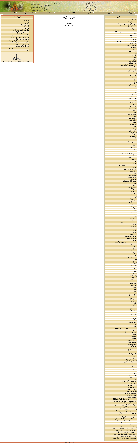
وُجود (135, 271)
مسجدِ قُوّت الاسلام (131, 257)
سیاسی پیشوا (132, 387)
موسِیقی (134, 316)
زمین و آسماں (132, 43)
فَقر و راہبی (133, 124)
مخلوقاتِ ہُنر (132, 279)
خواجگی (134, 352)
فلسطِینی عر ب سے (130, 393)
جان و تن (134, 134)
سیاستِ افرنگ (132, 350)
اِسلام (135, 73)
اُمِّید (135, 263)
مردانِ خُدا (133, 106)
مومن (135, 112)
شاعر (135, 305)
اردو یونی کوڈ (25, 25)
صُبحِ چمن (134, 285)
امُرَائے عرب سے (132, 157)
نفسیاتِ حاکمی (132, 397)
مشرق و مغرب (132, 395)
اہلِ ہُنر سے (133, 267)
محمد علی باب (132, 114)
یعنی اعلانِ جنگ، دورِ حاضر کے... (127, 22)
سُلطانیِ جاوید (132, 363)
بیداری (135, 185)
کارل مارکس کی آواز (130, 332)
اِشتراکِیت (134, 330)
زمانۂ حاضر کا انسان (130, 169)
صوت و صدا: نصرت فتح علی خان (19, 48)
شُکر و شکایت (132, 51)
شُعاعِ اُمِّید (133, 261)
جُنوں (135, 248)
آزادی (135, 151)
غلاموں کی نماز (132, 391)
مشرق (134, 348)
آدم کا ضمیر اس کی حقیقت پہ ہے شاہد (124, 428)
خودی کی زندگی (131, 191)
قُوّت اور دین (133, 69)
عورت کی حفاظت (131, 236)
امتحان (134, 208)
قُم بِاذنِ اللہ (133, 163)
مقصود (134, 167)
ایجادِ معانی (133, 314)
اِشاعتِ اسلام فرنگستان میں (128, 153)
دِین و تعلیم (133, 218)
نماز (135, 90)
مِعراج (135, 39)
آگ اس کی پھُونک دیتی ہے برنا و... (126, 432)
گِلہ (135, 371)
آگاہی (135, 173)
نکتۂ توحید (133, 130)
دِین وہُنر (134, 244)
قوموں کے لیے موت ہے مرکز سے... (126, 430)
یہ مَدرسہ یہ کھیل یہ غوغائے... (127, 409)
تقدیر (135, 57)
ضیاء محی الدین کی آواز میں (20, 30)
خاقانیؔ (134, 287)
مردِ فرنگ (134, 224)
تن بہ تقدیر (133, 37)
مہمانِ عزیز (133, 202)
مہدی (135, 145)
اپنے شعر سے (133, 250)
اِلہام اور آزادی (132, 132)
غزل (135, 86)
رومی (135, 289)
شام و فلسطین (132, 385)
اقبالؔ (134, 281)
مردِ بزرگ (134, 310)
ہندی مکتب (133, 195)
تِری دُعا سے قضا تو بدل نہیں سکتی (126, 405)
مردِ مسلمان (133, 147)
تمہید (135, 29)
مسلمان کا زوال (132, 45)
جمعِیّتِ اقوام (133, 383)
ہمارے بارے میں (30, 12)
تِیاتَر (135, 259)
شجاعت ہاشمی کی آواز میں (20, 32)
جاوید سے (134, 220)
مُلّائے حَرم (133, 55)
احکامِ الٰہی (133, 159)
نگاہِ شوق (133, 265)
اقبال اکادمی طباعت (23, 26)
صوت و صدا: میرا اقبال (22, 44)
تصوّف (135, 83)
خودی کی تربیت (132, 187)
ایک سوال (134, 226)
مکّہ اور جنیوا (132, 141)
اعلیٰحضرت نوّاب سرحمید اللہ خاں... (125, 25)
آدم (136, 140)
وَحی (135, 92)
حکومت (134, 193)
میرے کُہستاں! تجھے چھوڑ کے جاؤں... (125, 401)
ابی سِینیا (134, 358)
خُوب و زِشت (133, 198)
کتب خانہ (51, 12)
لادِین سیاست (132, 375)
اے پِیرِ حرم (133, 143)
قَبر (136, 100)
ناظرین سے (133, 27)
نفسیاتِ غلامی (132, 342)
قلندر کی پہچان (132, 102)
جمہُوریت (133, 365)
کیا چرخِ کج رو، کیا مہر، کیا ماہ (127, 407)
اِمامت (135, 122)
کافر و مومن (133, 108)
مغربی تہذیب (132, 177)
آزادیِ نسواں (133, 234)
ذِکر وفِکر (134, 53)
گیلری (71, 12)
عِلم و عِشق (133, 47)
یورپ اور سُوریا (132, 367)
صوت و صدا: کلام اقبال (22, 39)
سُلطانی (134, 77)
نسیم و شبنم (133, 275)
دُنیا (136, 88)
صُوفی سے (133, 79)
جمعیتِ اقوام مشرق (130, 361)
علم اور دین (133, 61)
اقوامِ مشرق (133, 171)
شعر (135, 320)
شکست (134, 94)
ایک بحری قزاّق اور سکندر (129, 381)
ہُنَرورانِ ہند (132, 308)
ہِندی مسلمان (132, 63)
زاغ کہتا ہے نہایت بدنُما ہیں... (125, 414)
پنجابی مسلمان (132, 149)
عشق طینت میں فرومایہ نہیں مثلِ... (125, 416)
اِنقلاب (135, 334)
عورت (135, 232)
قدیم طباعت (25, 28)
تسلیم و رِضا (133, 128)
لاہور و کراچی (132, 136)
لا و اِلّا (135, 155)
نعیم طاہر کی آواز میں (22, 46)
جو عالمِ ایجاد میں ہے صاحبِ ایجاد (126, 411)
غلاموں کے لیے (132, 354)
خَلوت (135, 230)
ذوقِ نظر (134, 318)
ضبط (135, 324)
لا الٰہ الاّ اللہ (133, 35)
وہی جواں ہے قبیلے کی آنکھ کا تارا (126, 418)
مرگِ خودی (133, 200)
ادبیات (135, 254)
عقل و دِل (133, 96)
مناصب (134, 338)
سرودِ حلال (133, 299)
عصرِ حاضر (133, 204)
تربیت (135, 197)
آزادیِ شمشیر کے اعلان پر (129, 65)
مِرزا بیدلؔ (133, 293)
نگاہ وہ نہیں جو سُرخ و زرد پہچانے (126, 436)
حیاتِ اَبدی (133, 75)
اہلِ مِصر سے (132, 356)
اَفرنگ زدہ (133, 81)
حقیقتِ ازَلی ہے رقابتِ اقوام (128, 403)
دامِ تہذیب (133, 377)
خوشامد (134, 336)
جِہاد (135, 67)
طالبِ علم (133, 206)
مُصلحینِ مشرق (132, 175)
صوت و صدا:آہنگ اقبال (22, 33)
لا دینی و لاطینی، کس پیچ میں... (127, 422)
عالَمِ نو (134, 312)
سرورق (131, 12)
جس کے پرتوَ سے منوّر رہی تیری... (126, 420)
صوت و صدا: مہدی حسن (21, 42)
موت (135, 161)
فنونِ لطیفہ (133, 283)
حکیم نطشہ (133, 212)
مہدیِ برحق (133, 110)
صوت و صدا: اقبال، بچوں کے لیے (19, 37)
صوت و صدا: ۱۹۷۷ (23, 49)
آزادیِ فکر (133, 189)
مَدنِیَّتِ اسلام (133, 120)
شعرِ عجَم (133, 307)
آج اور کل (134, 346)
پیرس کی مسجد (131, 252)
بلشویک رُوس (132, 344)
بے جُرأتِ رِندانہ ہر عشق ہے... (126, 426)
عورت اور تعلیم (132, 238)
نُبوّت (135, 138)
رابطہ (13, 12)
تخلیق (135, 246)
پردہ (135, 228)
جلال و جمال (133, 295)
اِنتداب (135, 373)
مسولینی (134, 369)
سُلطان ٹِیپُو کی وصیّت (130, 181)
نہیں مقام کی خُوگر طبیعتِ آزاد (127, 24)
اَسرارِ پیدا (134, 179)
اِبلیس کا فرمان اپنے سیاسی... (127, 360)
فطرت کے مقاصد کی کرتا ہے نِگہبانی (125, 438)
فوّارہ (135, 303)
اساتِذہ (134, 214)
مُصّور (135, 297)
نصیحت (134, 379)
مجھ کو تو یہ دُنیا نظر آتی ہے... (125, 424)
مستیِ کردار (133, 98)
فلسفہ (134, 104)
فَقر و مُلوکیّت (132, 71)
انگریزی (27, 23)
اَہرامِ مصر (133, 277)
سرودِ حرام (133, 301)
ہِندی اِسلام (133, 84)
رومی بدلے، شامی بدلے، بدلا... (128, 413)
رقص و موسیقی (131, 322)
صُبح (135, 33)
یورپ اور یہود (132, 340)
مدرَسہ (134, 210)
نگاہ (135, 256)
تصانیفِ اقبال (88, 12)
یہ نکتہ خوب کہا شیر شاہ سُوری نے (125, 434)
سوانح (109, 12)
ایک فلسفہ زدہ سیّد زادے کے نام (127, 41)
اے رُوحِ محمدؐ (132, 118)
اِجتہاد (135, 49)
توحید (135, 59)
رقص (135, 326)
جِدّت (135, 291)
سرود (135, 273)
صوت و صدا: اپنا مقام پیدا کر (20, 35)
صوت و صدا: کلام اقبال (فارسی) (19, 41)
